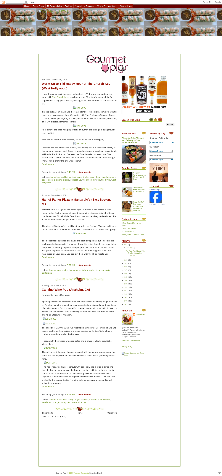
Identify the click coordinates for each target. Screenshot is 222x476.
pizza (97, 270)
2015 (125, 277)
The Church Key (60, 97)
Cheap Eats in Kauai (129, 228)
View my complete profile (131, 340)
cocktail (64, 177)
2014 (125, 280)
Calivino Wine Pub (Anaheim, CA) (66, 289)
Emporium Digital (95, 473)
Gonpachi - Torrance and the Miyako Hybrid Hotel (139, 176)
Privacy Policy (127, 347)
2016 (125, 273)
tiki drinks (105, 180)
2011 (125, 291)
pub (69, 402)
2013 (125, 284)
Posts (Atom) (60, 417)
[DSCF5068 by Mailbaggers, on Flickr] (49, 324)
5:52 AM (71, 265)
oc (50, 402)
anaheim (53, 399)
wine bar (82, 402)
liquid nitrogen (108, 177)
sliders (66, 180)
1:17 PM (71, 394)
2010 (125, 294)
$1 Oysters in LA (54, 6)
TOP (219, 473)
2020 (125, 260)
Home (26, 6)
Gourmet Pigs (155, 190)
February (129, 248)
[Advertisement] (111, 31)
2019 (125, 263)
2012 (125, 287)
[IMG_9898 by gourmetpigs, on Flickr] (80, 126)
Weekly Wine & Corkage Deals (133, 235)
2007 (125, 304)
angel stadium (81, 399)
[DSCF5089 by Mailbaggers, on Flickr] (50, 348)
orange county (59, 402)
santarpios (47, 273)
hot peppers (75, 270)
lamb (91, 270)
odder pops (47, 180)
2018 (125, 267)
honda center (104, 399)
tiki (99, 180)
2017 (125, 270)
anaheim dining (66, 399)
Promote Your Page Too (158, 204)
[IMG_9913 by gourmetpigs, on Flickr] (80, 144)
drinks (85, 177)
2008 (125, 301)
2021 (125, 245)
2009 (125, 297)
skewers (58, 180)
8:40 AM (71, 172)
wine (74, 402)
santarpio (105, 270)
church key (54, 177)
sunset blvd (75, 180)
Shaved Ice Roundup (84, 6)
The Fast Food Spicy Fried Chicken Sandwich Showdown (135, 253)
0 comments (85, 172)
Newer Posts (47, 413)
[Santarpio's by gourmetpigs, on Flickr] (79, 233)
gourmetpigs (140, 314)
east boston (62, 270)
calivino (93, 399)
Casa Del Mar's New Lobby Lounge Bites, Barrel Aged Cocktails (139, 206)
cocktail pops (75, 177)
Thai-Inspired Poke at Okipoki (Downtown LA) (139, 190)
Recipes (68, 6)
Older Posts (112, 413)
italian (85, 270)
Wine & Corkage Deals (106, 6)
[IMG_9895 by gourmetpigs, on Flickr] (80, 108)
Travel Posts (38, 6)
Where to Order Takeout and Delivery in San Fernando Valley (133, 140)
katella (45, 402)
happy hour (95, 177)
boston (52, 270)
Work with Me (126, 6)
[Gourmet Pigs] (156, 202)
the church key (89, 180)
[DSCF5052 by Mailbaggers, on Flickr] (49, 319)
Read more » (48, 164)
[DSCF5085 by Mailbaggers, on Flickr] (50, 363)
